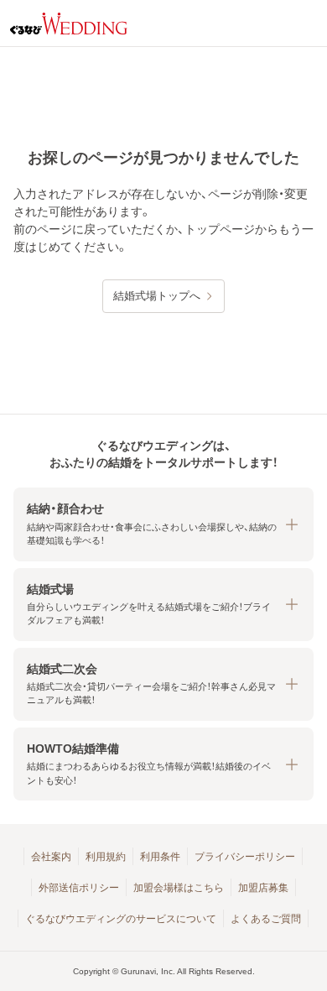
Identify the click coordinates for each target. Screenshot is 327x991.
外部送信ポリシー (79, 888)
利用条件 (160, 857)
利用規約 (106, 857)
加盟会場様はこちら (178, 888)
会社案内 (51, 857)
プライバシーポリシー (245, 857)
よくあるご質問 (266, 919)
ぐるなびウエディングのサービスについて (120, 919)
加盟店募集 (263, 888)
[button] (163, 524)
